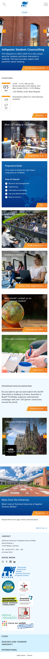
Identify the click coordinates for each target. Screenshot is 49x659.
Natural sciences (15, 197)
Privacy (29, 655)
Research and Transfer (14, 642)
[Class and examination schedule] (24, 354)
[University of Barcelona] (24, 436)
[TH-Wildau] (24, 6)
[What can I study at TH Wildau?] (24, 139)
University (7, 644)
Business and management (19, 183)
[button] (4, 4)
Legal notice (21, 655)
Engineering (13, 187)
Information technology (18, 190)
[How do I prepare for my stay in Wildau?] (24, 229)
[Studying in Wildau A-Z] (24, 269)
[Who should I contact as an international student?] (24, 313)
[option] (24, 43)
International (9, 650)
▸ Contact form (7, 552)
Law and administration (18, 194)
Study (5, 636)
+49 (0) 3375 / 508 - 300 (14, 549)
